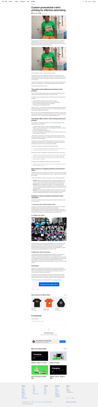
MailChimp (46, 254)
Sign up (94, 1)
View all (65, 348)
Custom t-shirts (34, 40)
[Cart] (86, 1)
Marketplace (22, 1)
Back (34, 4)
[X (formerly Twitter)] (68, 398)
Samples (16, 1)
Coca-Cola (33, 206)
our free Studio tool (56, 126)
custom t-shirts (56, 279)
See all (65, 295)
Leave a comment (34, 318)
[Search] (83, 1)
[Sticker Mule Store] (66, 398)
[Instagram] (70, 398)
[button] (49, 284)
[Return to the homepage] (2, 1)
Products (10, 1)
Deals (28, 1)
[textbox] (49, 163)
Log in (89, 1)
